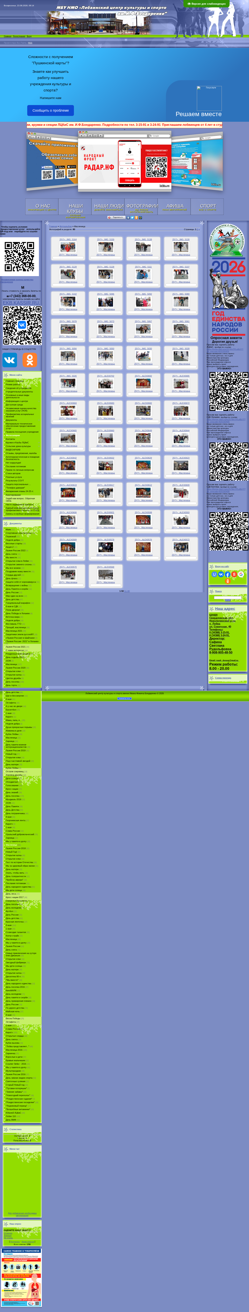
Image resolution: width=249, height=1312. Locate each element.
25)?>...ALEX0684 (68, 403)
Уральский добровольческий (20, 834)
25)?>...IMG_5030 (143, 348)
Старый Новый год (15, 1085)
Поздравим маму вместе (18, 571)
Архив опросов (28, 1242)
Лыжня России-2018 (16, 848)
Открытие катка (13, 675)
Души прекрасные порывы (19, 727)
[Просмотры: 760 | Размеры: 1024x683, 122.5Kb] (68, 383)
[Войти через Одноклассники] (228, 581)
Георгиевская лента (15, 820)
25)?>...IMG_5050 (105, 348)
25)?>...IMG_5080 (180, 294)
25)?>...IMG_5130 (180, 239)
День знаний (12, 792)
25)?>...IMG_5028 (180, 348)
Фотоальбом (66, 226)
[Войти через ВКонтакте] (221, 574)
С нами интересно (15, 650)
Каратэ (9, 717)
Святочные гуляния (15, 1081)
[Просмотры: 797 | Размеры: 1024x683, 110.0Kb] (181, 301)
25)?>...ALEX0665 (68, 430)
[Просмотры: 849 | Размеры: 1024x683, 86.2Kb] (143, 274)
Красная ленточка (15, 922)
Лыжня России (13, 946)
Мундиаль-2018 (13, 799)
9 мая (8, 699)
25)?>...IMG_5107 (180, 267)
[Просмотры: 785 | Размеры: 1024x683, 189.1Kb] (143, 438)
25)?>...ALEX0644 (180, 430)
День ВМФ (11, 1120)
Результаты (15, 1242)
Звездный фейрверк (16, 962)
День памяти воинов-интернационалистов (16, 745)
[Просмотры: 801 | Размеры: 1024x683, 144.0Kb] (68, 247)
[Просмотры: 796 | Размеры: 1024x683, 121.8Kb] (68, 356)
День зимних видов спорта (19, 1078)
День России (12, 592)
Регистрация (19, 36)
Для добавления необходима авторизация (22, 1214)
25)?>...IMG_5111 (143, 267)
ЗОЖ (8, 661)
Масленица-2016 (14, 1050)
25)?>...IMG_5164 (68, 239)
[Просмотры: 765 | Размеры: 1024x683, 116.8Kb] (181, 438)
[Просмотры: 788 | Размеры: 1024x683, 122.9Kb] (68, 410)
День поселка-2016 (15, 987)
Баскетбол (11, 710)
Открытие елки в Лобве (17, 561)
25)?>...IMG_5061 (180, 321)
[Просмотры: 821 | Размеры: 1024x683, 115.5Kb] (105, 465)
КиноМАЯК (11, 990)
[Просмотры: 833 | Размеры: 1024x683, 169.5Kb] (143, 547)
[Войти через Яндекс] (234, 574)
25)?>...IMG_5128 (105, 267)
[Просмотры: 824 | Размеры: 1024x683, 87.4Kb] (181, 465)
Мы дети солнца (14, 890)
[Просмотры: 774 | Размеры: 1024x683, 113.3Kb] (105, 247)
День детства (12, 599)
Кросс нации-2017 (15, 897)
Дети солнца (12, 778)
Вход (29, 36)
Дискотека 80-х (13, 976)
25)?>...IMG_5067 (143, 321)
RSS (30, 43)
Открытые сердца (15, 1036)
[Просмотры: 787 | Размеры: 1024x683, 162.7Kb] (68, 465)
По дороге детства (15, 1008)
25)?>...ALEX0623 (180, 458)
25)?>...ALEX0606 (68, 512)
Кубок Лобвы (12, 734)
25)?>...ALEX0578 (105, 539)
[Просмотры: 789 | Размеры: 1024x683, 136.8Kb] (143, 356)
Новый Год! (11, 852)
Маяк (8, 529)
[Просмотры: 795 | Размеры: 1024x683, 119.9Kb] (105, 301)
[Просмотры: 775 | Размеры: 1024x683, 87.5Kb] (181, 247)
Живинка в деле (14, 730)
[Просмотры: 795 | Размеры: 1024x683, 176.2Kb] (143, 410)
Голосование (12, 785)
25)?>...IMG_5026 (68, 376)
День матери (12, 764)
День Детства (12, 810)
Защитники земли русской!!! (20, 634)
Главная (7, 36)
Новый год (11, 754)
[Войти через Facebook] (228, 574)
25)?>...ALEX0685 (180, 376)
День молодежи (13, 908)
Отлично (8, 1233)
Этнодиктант (12, 782)
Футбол (9, 911)
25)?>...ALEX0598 (143, 512)
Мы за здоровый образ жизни (20, 866)
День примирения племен (18, 1001)
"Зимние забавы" (14, 1092)
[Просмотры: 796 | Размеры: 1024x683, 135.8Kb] (181, 356)
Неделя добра (13, 540)
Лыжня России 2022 (15, 550)
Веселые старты (14, 543)
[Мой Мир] (141, 217)
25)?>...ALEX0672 (180, 403)
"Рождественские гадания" (19, 1099)
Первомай (11, 536)
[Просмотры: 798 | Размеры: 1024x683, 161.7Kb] (68, 492)
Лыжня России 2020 (15, 668)
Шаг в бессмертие (15, 696)
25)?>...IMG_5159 (105, 239)
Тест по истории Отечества (19, 862)
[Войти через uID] (214, 574)
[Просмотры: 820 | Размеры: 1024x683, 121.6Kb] (105, 356)
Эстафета (11, 703)
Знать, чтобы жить (15, 873)
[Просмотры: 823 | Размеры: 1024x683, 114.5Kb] (181, 383)
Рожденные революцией (18, 654)
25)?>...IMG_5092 (143, 294)
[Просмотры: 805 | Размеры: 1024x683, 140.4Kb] (68, 574)
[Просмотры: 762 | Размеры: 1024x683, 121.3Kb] (105, 274)
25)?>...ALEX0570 (68, 567)
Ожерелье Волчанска (16, 901)
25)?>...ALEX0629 (143, 458)
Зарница (10, 741)
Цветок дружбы (13, 678)
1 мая (8, 713)
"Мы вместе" (12, 980)
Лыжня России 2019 (15, 750)
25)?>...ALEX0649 (143, 430)
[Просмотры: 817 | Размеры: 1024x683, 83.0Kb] (181, 520)
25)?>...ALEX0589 (68, 539)
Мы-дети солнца (14, 966)
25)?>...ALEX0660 (105, 430)
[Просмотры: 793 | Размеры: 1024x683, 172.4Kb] (105, 520)
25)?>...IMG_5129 (68, 267)
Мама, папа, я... (13, 720)
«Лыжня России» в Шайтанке (20, 638)
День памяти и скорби (17, 997)
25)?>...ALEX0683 (105, 403)
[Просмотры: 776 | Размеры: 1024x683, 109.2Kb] (143, 301)
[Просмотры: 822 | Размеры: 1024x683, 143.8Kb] (105, 492)
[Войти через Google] (241, 574)
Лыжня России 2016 (15, 1074)
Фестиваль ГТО (13, 624)
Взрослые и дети (14, 1057)
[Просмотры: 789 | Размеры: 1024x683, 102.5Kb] (105, 329)
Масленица (11, 664)
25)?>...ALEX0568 (105, 567)
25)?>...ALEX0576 (143, 539)
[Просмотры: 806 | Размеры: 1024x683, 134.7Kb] (68, 438)
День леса (11, 894)
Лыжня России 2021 (15, 647)
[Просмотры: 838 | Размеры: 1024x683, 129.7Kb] (68, 274)
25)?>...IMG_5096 (105, 294)
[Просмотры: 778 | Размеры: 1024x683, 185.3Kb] (143, 383)
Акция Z (10, 547)
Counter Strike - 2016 (16, 1064)
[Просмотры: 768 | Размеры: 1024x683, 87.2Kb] (105, 383)
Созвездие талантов (16, 932)
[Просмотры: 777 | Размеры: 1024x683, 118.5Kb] (68, 301)
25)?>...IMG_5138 (143, 239)
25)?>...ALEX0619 (68, 485)
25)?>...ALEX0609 (180, 485)
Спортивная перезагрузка (18, 533)
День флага (11, 578)
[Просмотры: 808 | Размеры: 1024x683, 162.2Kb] (143, 520)
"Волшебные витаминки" (18, 1109)
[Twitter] (132, 217)
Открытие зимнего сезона (19, 564)
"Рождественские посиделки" (20, 1102)
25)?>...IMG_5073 (105, 321)
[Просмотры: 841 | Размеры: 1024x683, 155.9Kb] (181, 274)
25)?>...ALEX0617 (105, 485)
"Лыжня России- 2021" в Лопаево (22, 641)
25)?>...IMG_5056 (68, 348)
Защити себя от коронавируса (21, 582)
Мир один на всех (14, 596)
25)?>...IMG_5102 (68, 294)
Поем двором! (13, 610)
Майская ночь (13, 1011)
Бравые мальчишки (15, 1060)
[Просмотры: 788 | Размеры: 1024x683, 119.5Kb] (181, 329)
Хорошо (7, 1235)
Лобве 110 (11, 1116)
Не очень (8, 1238)
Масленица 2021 (14, 631)
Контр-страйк (12, 936)
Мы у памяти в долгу (16, 841)
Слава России (13, 831)
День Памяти (12, 806)
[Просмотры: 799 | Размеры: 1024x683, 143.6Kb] (181, 410)
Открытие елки (13, 671)
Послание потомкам (16, 883)
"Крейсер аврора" (14, 880)
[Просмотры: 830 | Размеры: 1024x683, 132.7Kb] (105, 438)
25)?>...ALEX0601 (105, 512)
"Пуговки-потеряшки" (16, 1088)
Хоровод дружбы (14, 775)
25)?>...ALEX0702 (105, 376)
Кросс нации (12, 789)
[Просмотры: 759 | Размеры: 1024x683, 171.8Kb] (68, 329)
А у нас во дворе (14, 706)
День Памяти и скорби (17, 589)
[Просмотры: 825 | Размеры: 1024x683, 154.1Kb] (181, 492)
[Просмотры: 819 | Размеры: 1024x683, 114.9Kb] (143, 329)
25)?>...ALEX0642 (68, 458)
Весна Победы (13, 1018)
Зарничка (10, 1053)
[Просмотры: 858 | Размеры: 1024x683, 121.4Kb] (105, 410)
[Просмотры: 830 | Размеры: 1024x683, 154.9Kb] (68, 547)
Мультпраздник (13, 1071)
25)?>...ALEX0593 (180, 512)
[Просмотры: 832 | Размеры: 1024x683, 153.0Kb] (181, 547)
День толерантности (16, 876)
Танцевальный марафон (18, 603)
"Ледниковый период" (16, 1106)
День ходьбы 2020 (15, 657)
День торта (11, 685)
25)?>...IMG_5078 (68, 321)
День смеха (12, 1039)
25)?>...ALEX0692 (143, 376)
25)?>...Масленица (68, 255)
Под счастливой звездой (18, 761)
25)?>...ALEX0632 (105, 458)
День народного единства (18, 887)
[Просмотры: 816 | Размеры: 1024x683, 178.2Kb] (143, 492)
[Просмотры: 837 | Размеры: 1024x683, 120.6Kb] (105, 547)
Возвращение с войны (17, 585)
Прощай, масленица (16, 627)
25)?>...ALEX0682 (143, 403)
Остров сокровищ (15, 771)
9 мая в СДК (12, 606)
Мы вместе (11, 557)
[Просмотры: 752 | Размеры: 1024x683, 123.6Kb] (143, 247)
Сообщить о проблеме (50, 110)
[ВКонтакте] (128, 217)
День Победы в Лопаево (18, 613)
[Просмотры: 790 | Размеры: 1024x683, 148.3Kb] (68, 520)
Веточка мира (12, 617)
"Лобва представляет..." (17, 1046)
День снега (11, 554)
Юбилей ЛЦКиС (13, 1113)
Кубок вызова (12, 1043)
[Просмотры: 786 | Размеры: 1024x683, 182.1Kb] (143, 465)
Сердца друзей (13, 575)
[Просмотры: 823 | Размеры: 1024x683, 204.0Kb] (105, 574)
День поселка (12, 682)
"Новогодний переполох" (18, 1095)
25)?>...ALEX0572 (180, 539)
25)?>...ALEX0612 (143, 485)
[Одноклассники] (136, 217)
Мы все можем (13, 568)
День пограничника (15, 813)
